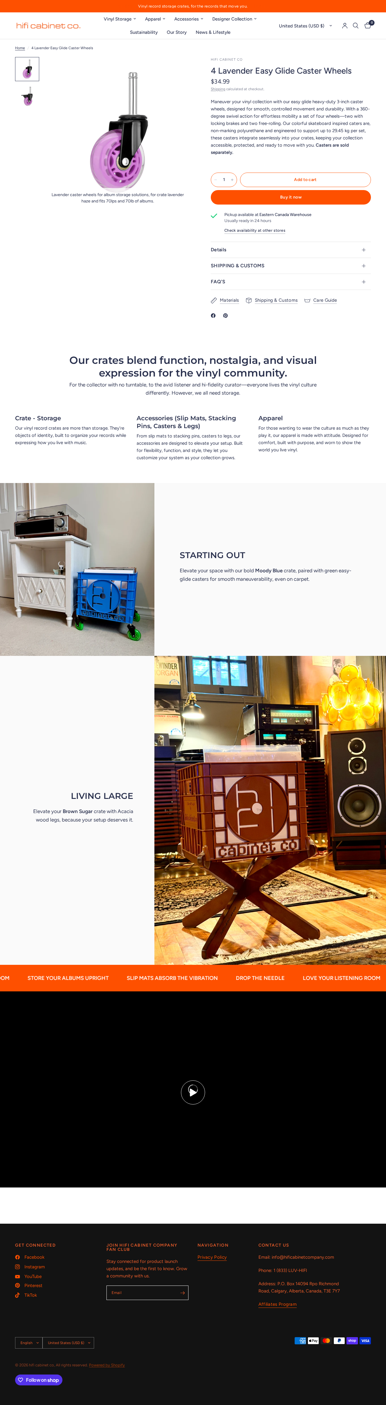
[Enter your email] (182, 1293)
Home (20, 48)
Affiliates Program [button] (277, 1304)
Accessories (186, 19)
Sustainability (144, 32)
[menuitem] (120, 19)
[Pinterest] (226, 315)
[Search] (356, 25)
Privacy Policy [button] (212, 1257)
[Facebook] (214, 315)
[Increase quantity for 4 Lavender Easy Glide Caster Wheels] (232, 180)
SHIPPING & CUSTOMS (238, 266)
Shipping (218, 89)
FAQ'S (218, 281)
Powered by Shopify (107, 1365)
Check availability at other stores (254, 230)
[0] (366, 25)
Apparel (153, 19)
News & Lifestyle (213, 32)
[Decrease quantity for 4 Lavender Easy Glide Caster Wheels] (215, 180)
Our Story (177, 32)
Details (218, 250)
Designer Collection (232, 19)
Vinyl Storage (117, 19)
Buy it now (291, 197)
